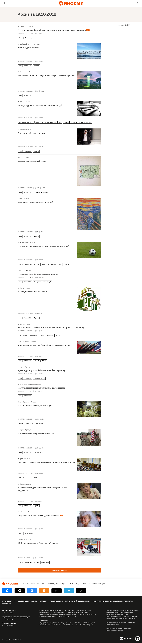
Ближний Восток (50, 122)
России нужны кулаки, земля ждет (35, 405)
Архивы (36, 66)
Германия (33, 243)
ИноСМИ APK (6, 604)
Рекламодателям (56, 601)
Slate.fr (20, 199)
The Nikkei (21, 270)
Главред (20, 459)
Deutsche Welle (23, 243)
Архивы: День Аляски (28, 48)
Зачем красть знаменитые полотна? (35, 202)
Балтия (42, 335)
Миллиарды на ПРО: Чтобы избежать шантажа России (44, 345)
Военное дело (53, 583)
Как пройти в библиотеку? (42, 282)
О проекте (43, 601)
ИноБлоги (86, 583)
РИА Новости (22, 26)
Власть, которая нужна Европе (32, 292)
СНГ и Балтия (23, 335)
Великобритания (34, 72)
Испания (27, 157)
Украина (27, 459)
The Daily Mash (23, 72)
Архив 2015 (27, 66)
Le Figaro (21, 129)
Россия (30, 26)
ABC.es (20, 157)
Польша (33, 342)
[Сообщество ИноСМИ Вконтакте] (32, 590)
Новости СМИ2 (123, 25)
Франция (28, 129)
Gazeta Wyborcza (23, 342)
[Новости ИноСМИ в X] (81, 590)
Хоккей (36, 562)
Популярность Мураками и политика (38, 274)
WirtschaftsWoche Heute (26, 384)
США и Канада (38, 452)
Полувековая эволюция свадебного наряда (40, 515)
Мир (20, 66)
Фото (20, 38)
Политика (50, 335)
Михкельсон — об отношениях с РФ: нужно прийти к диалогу (51, 327)
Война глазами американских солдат (36, 433)
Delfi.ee (20, 324)
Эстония (27, 324)
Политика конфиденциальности (77, 601)
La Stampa (21, 288)
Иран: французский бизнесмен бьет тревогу (41, 370)
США (38, 44)
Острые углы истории (41, 192)
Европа (36, 151)
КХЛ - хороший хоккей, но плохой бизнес (38, 543)
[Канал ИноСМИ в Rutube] (56, 590)
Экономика (39, 423)
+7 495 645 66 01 (8, 626)
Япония (28, 270)
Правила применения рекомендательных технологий (113, 601)
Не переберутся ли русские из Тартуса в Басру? (40, 105)
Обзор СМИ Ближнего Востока (81, 122)
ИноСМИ (21, 102)
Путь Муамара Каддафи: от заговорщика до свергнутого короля (53, 30)
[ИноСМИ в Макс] (7, 590)
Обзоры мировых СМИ (26, 122)
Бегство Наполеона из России (32, 161)
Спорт (21, 264)
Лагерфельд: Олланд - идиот (31, 133)
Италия (28, 288)
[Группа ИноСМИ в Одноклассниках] (44, 590)
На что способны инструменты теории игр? (41, 388)
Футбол (53, 264)
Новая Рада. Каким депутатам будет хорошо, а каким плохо (46, 462)
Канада (30, 539)
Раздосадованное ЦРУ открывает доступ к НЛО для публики (46, 75)
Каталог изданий (8, 601)
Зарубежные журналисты (27, 601)
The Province (22, 539)
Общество (28, 264)
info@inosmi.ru (7, 619)
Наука (43, 583)
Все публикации (99, 583)
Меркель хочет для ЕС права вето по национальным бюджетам (43, 489)
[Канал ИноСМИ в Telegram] (69, 590)
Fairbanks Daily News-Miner (27, 44)
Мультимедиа (29, 38)
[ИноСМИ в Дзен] (20, 590)
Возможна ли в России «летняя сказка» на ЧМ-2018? (43, 246)
